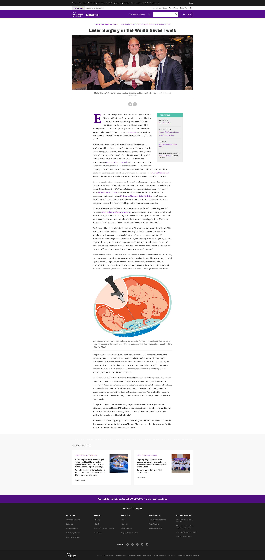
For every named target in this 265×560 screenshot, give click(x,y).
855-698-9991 (195, 555)
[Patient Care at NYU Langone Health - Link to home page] (71, 555)
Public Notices (147, 555)
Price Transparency (121, 555)
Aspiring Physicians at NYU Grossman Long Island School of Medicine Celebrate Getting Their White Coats (152, 463)
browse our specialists (156, 499)
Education (141, 455)
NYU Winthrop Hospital (116, 162)
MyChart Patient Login (160, 8)
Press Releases (91, 455)
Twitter (130, 104)
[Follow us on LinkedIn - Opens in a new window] (147, 544)
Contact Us (183, 8)
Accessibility (172, 555)
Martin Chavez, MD (164, 123)
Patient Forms (173, 8)
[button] (191, 3)
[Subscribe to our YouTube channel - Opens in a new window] (142, 544)
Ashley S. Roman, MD (107, 193)
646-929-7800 (136, 499)
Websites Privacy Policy (160, 555)
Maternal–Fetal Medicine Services (169, 132)
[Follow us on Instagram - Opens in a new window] (137, 544)
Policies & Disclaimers (135, 555)
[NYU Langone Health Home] (77, 14)
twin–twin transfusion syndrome (116, 212)
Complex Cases (111, 24)
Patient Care (100, 24)
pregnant (132, 132)
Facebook (135, 104)
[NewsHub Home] (92, 15)
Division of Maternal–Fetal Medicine (136, 196)
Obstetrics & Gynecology (166, 135)
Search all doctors (165, 156)
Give (190, 8)
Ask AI (188, 14)
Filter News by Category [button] (137, 14)
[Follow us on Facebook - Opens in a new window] (127, 544)
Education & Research (94, 8)
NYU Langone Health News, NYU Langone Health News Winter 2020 (145, 24)
